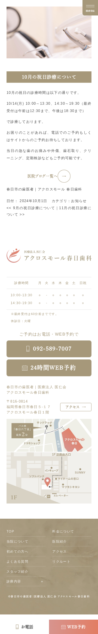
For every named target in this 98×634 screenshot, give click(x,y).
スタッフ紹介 (17, 572)
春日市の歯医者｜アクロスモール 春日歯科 (44, 189)
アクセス (59, 551)
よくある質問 (17, 561)
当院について (17, 541)
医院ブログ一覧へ (42, 176)
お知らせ (79, 201)
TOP (10, 531)
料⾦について (63, 531)
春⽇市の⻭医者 (21, 596)
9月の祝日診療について (31, 208)
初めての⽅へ (17, 551)
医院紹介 (59, 541)
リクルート (61, 561)
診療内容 (14, 581)
